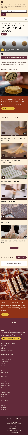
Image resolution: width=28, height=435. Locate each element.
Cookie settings (14, 432)
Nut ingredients (5, 383)
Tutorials (18, 23)
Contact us (3, 368)
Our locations (4, 409)
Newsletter (4, 370)
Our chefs (3, 407)
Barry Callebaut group (6, 365)
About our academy (5, 403)
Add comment (21, 257)
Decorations (4, 390)
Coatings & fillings (5, 385)
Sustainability (4, 361)
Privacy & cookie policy (14, 428)
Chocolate (3, 378)
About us (3, 363)
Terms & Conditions (14, 426)
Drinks (2, 396)
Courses (3, 405)
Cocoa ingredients (5, 381)
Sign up (5, 314)
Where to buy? (4, 372)
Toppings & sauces (5, 392)
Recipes (3, 357)
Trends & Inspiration (6, 359)
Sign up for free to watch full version (14, 57)
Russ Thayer (7, 54)
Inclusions (3, 387)
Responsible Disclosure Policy (14, 430)
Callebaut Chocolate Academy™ (8, 23)
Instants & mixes (5, 394)
